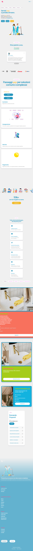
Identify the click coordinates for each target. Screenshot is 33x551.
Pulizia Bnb (3, 516)
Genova (2, 505)
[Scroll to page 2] (15, 63)
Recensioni (3, 489)
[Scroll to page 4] (17, 63)
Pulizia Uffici (3, 514)
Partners (2, 491)
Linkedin (2, 532)
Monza (2, 503)
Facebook (3, 529)
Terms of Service (19, 548)
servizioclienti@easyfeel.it (13, 421)
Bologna (2, 502)
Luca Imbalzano (18, 547)
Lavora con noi (4, 488)
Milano (2, 498)
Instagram (3, 530)
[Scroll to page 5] (18, 63)
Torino (2, 500)
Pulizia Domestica (4, 513)
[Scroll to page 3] (16, 63)
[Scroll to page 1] (14, 63)
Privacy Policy (14, 548)
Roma (2, 507)
